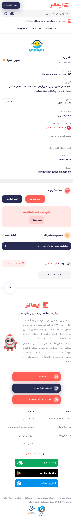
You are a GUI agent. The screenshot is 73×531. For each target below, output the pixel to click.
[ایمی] (11, 342)
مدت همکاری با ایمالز (60, 136)
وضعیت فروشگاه (62, 124)
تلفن (68, 99)
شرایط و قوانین (26, 435)
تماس (8, 101)
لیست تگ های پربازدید (54, 274)
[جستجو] (5, 13)
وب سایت (66, 70)
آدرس (68, 82)
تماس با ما (28, 443)
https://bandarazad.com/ (54, 74)
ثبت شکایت (12, 198)
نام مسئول (65, 111)
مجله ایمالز (28, 419)
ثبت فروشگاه (64, 435)
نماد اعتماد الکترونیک (60, 148)
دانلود (37, 454)
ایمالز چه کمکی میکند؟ (59, 419)
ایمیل (68, 168)
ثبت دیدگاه (35, 198)
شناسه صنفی (64, 155)
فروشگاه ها (65, 427)
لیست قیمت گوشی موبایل (20, 427)
